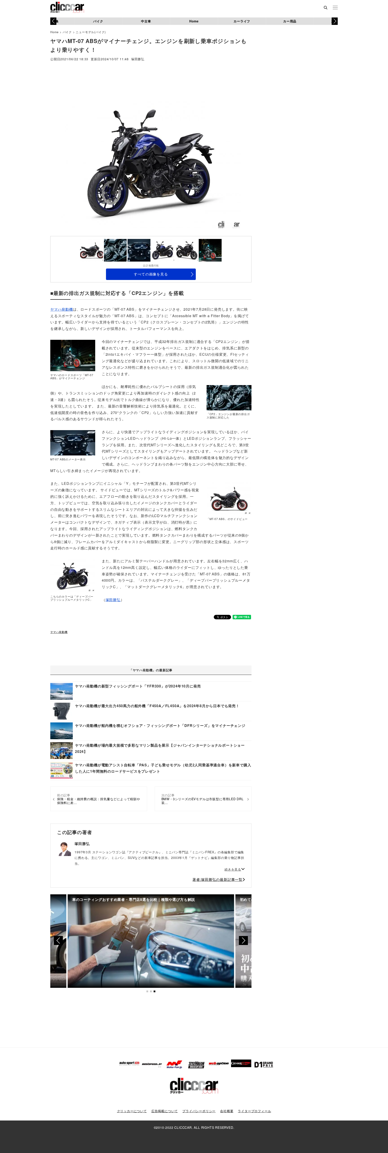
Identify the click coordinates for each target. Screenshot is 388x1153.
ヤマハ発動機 (61, 309)
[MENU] (335, 8)
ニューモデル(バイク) (91, 32)
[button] (335, 21)
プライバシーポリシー (199, 1111)
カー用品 (289, 21)
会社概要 (226, 1111)
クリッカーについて (132, 1111)
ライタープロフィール (254, 1111)
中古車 (146, 21)
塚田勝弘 (137, 59)
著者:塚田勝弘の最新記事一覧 (217, 879)
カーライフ (242, 21)
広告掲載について (164, 1111)
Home (194, 21)
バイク (98, 21)
